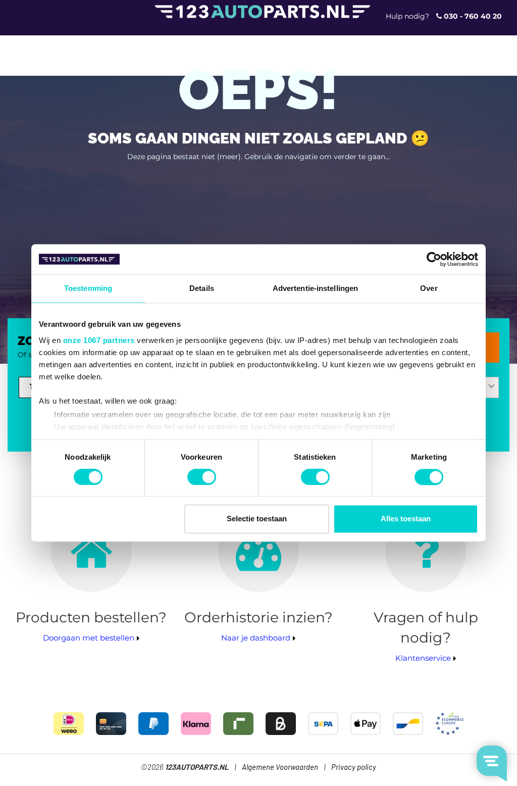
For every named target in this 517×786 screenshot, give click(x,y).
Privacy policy (353, 767)
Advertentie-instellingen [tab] (315, 288)
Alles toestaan (406, 519)
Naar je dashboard (255, 638)
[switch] (201, 477)
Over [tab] (428, 288)
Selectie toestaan (257, 519)
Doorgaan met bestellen (88, 638)
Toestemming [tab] (88, 288)
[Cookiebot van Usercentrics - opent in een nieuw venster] (434, 259)
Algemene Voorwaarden (280, 767)
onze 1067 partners (99, 340)
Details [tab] (201, 288)
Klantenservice (423, 658)
